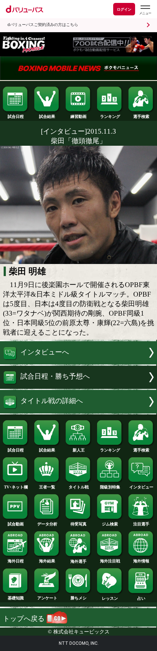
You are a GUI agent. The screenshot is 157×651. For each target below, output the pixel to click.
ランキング (110, 116)
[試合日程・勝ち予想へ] (78, 386)
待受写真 (78, 524)
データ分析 (47, 524)
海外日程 (16, 561)
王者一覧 (47, 487)
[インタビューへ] (78, 362)
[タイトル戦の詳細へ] (78, 411)
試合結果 (47, 116)
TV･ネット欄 (16, 487)
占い (141, 598)
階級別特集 (110, 487)
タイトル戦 (79, 487)
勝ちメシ (78, 598)
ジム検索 (110, 524)
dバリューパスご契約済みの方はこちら (42, 24)
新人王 (79, 450)
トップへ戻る (24, 618)
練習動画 (78, 116)
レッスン (110, 598)
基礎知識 (16, 598)
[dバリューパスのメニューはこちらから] (145, 10)
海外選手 (78, 561)
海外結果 (47, 561)
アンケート (47, 598)
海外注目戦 (110, 561)
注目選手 (141, 524)
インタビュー (141, 487)
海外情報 (141, 561)
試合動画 (16, 524)
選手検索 (141, 116)
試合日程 (16, 116)
